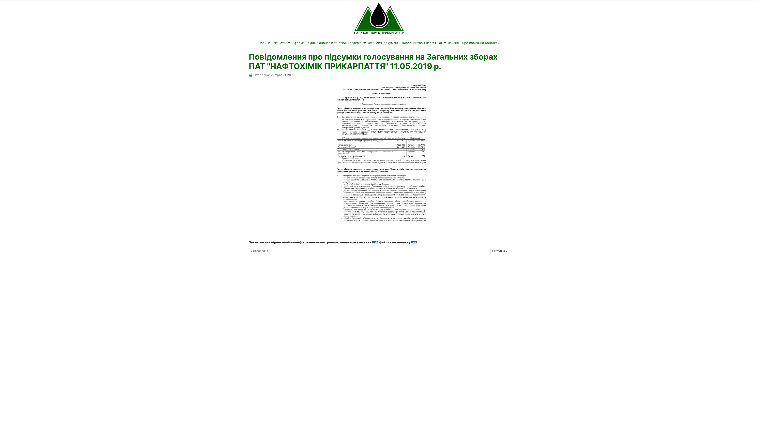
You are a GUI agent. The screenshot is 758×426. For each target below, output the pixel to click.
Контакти (492, 43)
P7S (414, 242)
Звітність (278, 43)
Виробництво (412, 43)
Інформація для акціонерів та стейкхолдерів (326, 43)
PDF (375, 242)
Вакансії (454, 43)
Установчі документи (384, 43)
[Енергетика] (444, 42)
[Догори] (751, 419)
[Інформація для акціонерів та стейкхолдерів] (363, 42)
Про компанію (473, 43)
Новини (264, 43)
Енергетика (433, 43)
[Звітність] (288, 42)
